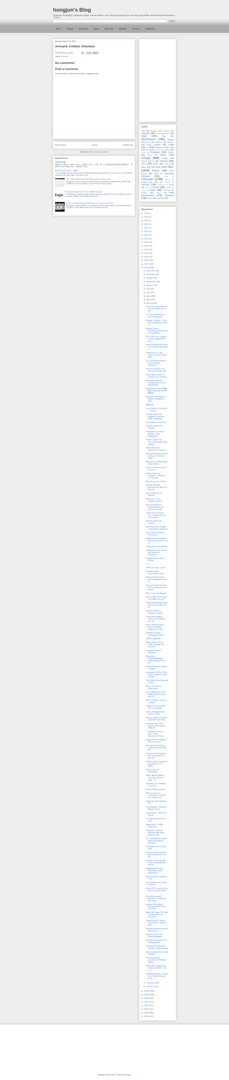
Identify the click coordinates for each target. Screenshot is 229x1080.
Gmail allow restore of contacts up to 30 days (156, 376)
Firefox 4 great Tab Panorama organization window (157, 442)
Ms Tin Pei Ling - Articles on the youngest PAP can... (156, 338)
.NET (143, 131)
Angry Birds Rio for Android (154, 494)
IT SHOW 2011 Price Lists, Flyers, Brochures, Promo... (155, 733)
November (151, 274)
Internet (163, 161)
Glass (150, 155)
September (151, 282)
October (150, 278)
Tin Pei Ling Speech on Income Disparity (155, 315)
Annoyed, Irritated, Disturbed (153, 651)
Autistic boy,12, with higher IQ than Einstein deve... (156, 355)
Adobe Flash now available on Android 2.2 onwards (155, 475)
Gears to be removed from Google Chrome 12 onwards (156, 515)
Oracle (166, 176)
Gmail (163, 155)
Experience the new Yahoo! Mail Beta (154, 935)
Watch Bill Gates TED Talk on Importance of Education (157, 914)
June (148, 292)
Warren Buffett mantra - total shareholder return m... (157, 579)
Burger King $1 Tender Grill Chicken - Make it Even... (156, 922)
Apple (96, 29)
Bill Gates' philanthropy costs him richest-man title (156, 747)
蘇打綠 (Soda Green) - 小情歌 (66, 171)
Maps (143, 167)
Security (136, 29)
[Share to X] (92, 53)
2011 (146, 267)
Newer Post (60, 145)
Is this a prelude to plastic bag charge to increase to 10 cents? (90, 203)
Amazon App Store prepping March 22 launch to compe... (155, 507)
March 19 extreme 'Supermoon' (153, 687)
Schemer (167, 182)
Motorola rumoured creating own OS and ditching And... (156, 382)
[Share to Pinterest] (97, 53)
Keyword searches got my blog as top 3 (157, 929)
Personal (64, 56)
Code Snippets (153, 145)
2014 (146, 257)
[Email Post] (82, 53)
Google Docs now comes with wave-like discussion (156, 552)
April (148, 300)
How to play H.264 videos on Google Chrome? (156, 598)
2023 (146, 224)
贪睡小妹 (149, 404)
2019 (146, 239)
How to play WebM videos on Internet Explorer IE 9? (157, 605)
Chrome (170, 142)
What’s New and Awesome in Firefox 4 (156, 449)
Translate (166, 190)
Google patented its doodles (154, 427)
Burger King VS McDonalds (152, 770)
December (151, 271)
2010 (146, 991)
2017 (146, 246)
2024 (146, 220)
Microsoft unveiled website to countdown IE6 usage (156, 898)
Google (70, 29)
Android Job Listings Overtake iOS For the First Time (156, 906)
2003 (146, 1016)
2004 (146, 1013)
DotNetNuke (158, 150)
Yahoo (149, 198)
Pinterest (167, 179)
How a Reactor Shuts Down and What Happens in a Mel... (155, 627)
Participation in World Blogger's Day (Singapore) (155, 433)
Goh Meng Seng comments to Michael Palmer (156, 960)
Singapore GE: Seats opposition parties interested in (155, 870)
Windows (169, 195)
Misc (171, 166)
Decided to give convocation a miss (155, 572)
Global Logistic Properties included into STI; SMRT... (156, 763)
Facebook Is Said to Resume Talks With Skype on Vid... (155, 832)
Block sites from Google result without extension (157, 528)
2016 (146, 249)
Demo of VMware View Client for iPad (155, 713)
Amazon (154, 131)
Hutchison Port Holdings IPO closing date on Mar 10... (156, 755)
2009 (146, 994)
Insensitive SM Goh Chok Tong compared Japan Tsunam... (156, 674)
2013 (146, 260)
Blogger (170, 139)
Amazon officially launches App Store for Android (156, 487)
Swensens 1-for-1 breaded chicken (154, 500)
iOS (143, 163)
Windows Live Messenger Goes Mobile (156, 463)
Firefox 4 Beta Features (156, 789)
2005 (146, 1009)
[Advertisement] (157, 80)
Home (58, 29)
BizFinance (148, 139)
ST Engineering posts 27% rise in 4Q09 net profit (83, 192)
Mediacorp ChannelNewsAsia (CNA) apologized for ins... (156, 659)
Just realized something (156, 422)
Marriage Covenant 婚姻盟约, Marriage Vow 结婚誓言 (156, 390)
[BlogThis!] (89, 53)
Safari (156, 182)
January (150, 986)
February (150, 983)
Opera (156, 174)
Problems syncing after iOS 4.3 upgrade (155, 707)
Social (155, 187)
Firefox (171, 152)
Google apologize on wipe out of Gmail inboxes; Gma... (157, 976)
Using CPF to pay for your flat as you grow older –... (157, 890)
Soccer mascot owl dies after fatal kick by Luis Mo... (156, 854)
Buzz (148, 142)
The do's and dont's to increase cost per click (156, 370)
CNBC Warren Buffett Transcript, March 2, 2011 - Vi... (155, 777)
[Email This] (87, 53)
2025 (146, 217)
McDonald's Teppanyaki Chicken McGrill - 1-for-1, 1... (156, 968)
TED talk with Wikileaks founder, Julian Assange (157, 947)
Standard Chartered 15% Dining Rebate (156, 941)
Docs (147, 150)
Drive (167, 150)
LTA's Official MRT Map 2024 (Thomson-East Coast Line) (88, 179)
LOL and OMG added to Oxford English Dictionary (156, 363)
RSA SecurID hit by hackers (154, 522)
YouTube (160, 198)
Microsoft (109, 29)
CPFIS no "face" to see (155, 568)
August (149, 285)
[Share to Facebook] (94, 53)
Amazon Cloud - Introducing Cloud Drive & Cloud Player (157, 330)
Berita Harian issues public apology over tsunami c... (155, 644)
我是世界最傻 (60, 162)
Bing (164, 136)
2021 (146, 231)
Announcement (163, 133)
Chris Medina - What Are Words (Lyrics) (156, 808)
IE (153, 161)
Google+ (165, 158)
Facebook (83, 29)
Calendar (158, 142)
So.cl (146, 187)
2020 (146, 235)
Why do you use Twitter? (156, 481)
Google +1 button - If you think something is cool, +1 (157, 322)
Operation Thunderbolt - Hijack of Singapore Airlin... (156, 399)
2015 (146, 253)
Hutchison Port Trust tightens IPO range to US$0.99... (156, 725)
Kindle (155, 164)
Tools (152, 190)
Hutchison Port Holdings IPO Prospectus (156, 741)
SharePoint (161, 185)
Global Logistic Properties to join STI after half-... (156, 719)
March (149, 303)
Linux (166, 164)
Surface (143, 190)
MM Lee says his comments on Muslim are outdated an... (156, 795)
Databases (150, 29)
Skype (171, 185)
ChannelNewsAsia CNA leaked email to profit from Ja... (155, 694)
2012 (146, 264)
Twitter (144, 193)
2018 (146, 242)
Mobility (122, 29)
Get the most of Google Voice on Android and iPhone (156, 862)
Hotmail (144, 161)
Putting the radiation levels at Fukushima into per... (155, 618)
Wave (159, 193)
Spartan (168, 187)
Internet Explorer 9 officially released (154, 612)
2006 (146, 1005)
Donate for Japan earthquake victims (155, 634)
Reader (144, 182)
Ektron (143, 152)
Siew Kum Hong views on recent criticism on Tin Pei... (156, 308)
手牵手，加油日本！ (154, 638)
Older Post (128, 145)
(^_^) (148, 564)
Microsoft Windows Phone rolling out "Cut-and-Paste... (157, 455)
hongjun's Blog (72, 10)
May (148, 296)
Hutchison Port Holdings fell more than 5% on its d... (157, 540)
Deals (171, 147)
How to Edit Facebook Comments (155, 533)
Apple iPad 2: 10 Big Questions (154, 825)
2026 (146, 213)
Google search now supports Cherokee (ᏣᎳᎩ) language (155, 416)
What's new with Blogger (156, 593)
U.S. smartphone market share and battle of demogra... (156, 840)
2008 (146, 998)
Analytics (166, 131)
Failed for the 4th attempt (156, 546)
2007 (146, 1002)
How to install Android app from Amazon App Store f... (157, 346)
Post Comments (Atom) (99, 152)
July (148, 289)
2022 (146, 228)
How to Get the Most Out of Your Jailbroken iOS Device (156, 587)
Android (145, 133)
